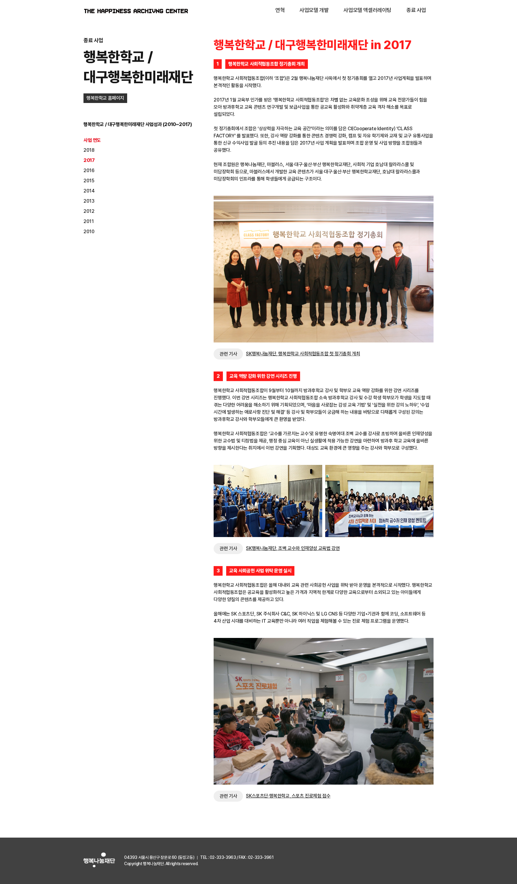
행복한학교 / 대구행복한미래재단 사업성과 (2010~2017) (137, 124)
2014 (89, 191)
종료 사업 (416, 10)
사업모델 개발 (314, 10)
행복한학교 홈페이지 (105, 98)
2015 (88, 181)
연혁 (280, 10)
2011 (88, 221)
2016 (88, 170)
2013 (88, 201)
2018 (88, 150)
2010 (88, 231)
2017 (89, 160)
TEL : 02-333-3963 (218, 857)
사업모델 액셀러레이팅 (367, 10)
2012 (88, 211)
